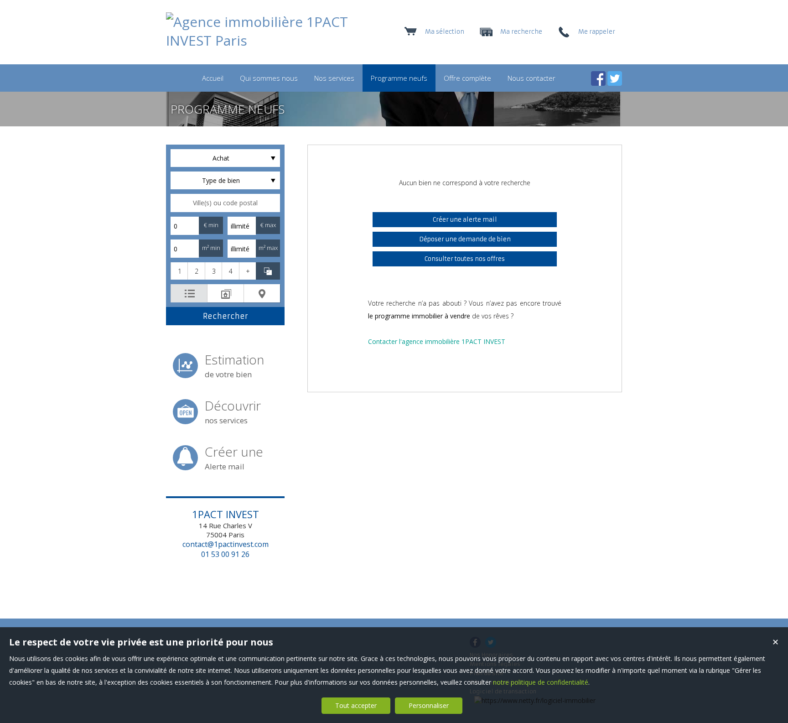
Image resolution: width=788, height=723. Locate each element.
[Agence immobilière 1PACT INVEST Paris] (257, 40)
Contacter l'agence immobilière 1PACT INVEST (436, 341)
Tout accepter (356, 705)
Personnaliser (429, 705)
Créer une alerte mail (465, 220)
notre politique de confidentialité (540, 682)
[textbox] (225, 203)
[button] (179, 271)
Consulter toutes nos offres (465, 259)
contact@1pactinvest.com (225, 544)
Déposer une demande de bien (465, 239)
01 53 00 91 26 (225, 554)
